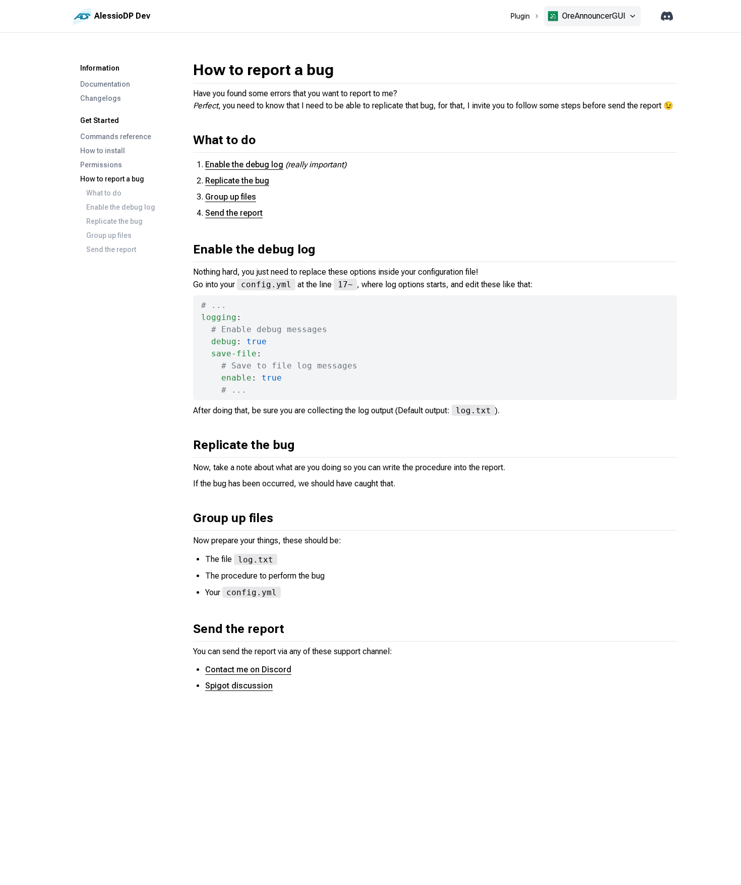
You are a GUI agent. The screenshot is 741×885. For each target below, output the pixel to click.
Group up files (109, 235)
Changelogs (100, 98)
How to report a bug (112, 179)
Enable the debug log (120, 207)
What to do (103, 193)
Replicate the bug (114, 221)
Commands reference (115, 137)
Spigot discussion (239, 685)
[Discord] (667, 16)
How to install (102, 151)
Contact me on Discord (248, 669)
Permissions (101, 165)
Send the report (111, 249)
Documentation (105, 84)
